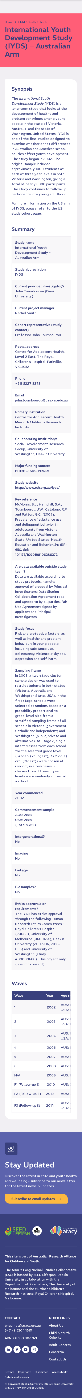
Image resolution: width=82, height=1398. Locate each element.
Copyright (24, 1371)
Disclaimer (41, 1371)
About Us (56, 1326)
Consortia (56, 1352)
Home (8, 22)
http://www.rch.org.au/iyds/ (37, 487)
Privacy (9, 1371)
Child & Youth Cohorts (33, 22)
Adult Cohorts (60, 1345)
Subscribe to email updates (33, 1199)
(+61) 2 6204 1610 (18, 1330)
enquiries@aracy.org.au (23, 1326)
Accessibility (60, 1371)
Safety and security (17, 1376)
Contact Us (57, 1359)
